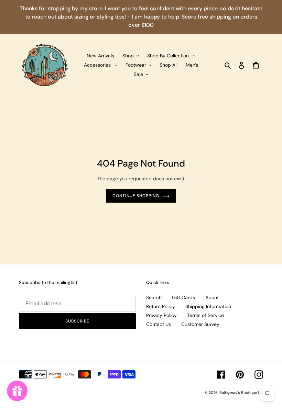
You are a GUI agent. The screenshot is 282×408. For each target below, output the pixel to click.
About (212, 297)
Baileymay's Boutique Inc (241, 392)
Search (154, 297)
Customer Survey (200, 324)
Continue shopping (135, 196)
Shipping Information (208, 306)
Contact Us (158, 324)
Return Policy (160, 306)
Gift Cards (183, 297)
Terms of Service (205, 315)
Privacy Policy (161, 315)
